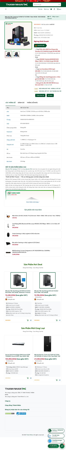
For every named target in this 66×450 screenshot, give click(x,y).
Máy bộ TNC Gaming (11, 169)
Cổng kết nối (10, 144)
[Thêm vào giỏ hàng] (28, 320)
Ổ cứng (9, 119)
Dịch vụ (46, 9)
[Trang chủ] (48, 16)
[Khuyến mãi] (51, 9)
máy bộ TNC (29, 169)
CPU (8, 111)
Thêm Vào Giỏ (40, 95)
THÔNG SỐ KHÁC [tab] (32, 102)
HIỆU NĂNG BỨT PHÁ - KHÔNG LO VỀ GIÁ (49, 88)
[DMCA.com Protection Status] (10, 413)
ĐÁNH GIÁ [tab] (21, 102)
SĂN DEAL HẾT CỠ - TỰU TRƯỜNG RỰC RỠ (50, 91)
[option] (18, 35)
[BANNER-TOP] (33, 1)
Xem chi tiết (48, 84)
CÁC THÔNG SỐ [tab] (10, 102)
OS (7, 149)
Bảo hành (9, 161)
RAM (8, 115)
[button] (50, 95)
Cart (59, 9)
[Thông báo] (21, 413)
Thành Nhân (29, 434)
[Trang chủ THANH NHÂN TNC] (16, 4)
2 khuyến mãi (11, 299)
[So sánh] (31, 320)
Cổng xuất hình (11, 139)
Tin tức (40, 9)
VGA (8, 123)
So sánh (50, 95)
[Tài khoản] (54, 9)
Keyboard (9, 131)
